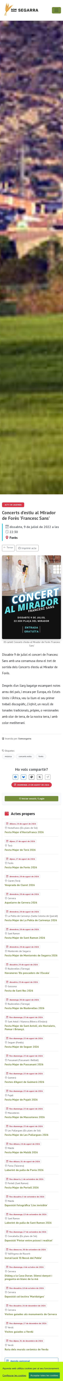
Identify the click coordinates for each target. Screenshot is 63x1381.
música (8, 756)
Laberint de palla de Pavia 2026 (24, 1170)
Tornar (9, 547)
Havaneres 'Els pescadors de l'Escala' (27, 973)
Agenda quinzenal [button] (20, 1360)
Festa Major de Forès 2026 (21, 867)
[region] (31, 1371)
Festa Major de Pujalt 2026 (21, 1099)
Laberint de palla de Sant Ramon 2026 (28, 1222)
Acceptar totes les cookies (44, 1375)
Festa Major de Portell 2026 (22, 1187)
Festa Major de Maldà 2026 (21, 1152)
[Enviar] (47, 777)
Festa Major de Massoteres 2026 (25, 1117)
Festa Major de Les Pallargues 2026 (26, 1134)
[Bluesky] (23, 777)
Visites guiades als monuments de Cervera (31, 1314)
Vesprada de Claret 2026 (20, 885)
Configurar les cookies (14, 1375)
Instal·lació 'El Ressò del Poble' (23, 1258)
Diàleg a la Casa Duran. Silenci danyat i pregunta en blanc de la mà (28, 1277)
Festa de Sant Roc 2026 (19, 990)
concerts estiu (25, 756)
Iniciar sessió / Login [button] (32, 798)
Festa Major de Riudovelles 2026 (24, 1008)
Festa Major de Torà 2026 (20, 849)
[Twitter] (39, 777)
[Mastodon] (31, 777)
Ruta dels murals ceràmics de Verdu (26, 1349)
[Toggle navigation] (56, 10)
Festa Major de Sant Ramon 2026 (25, 937)
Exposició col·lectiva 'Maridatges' (25, 1296)
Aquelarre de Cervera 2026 (21, 902)
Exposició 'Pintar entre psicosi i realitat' (29, 1240)
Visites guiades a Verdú (19, 1331)
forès (41, 756)
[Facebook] (15, 777)
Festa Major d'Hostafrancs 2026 (24, 832)
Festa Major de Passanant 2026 (24, 1064)
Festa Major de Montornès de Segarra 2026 (31, 955)
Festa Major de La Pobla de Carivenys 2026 (31, 920)
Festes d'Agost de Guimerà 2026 (24, 1082)
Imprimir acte (28, 548)
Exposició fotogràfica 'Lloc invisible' (26, 1205)
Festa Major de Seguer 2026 (22, 1046)
